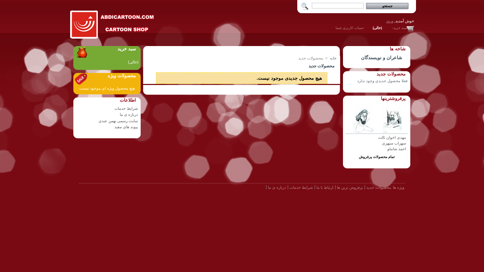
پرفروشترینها (393, 98)
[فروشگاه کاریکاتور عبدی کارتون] (112, 37)
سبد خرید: (399, 28)
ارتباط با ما (324, 187)
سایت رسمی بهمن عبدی (118, 121)
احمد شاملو (396, 149)
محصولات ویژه (122, 75)
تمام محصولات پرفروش (377, 157)
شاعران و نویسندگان (381, 57)
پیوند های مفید (126, 127)
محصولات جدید (391, 73)
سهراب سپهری (394, 143)
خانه (333, 58)
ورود (389, 21)
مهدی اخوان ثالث (392, 137)
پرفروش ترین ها (350, 187)
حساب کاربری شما (350, 28)
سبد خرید (127, 48)
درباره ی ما (129, 114)
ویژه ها (398, 187)
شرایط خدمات (126, 108)
